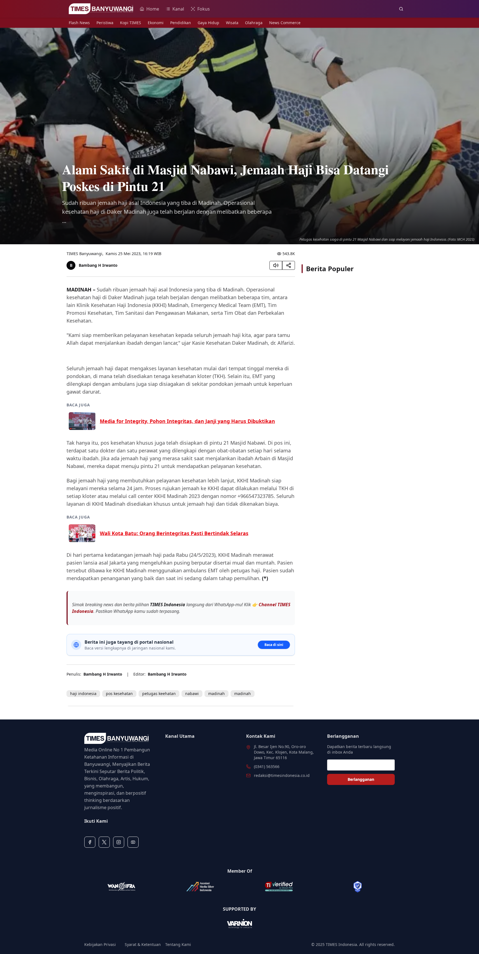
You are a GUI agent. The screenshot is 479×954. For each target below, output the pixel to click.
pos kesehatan (119, 693)
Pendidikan (180, 22)
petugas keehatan (159, 693)
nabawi (192, 693)
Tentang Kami (178, 944)
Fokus (203, 9)
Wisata (232, 22)
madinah (216, 693)
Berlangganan (361, 779)
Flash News (79, 22)
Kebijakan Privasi (100, 944)
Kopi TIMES (130, 22)
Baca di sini (273, 644)
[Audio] (275, 265)
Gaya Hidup (208, 22)
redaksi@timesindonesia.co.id (282, 775)
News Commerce (284, 22)
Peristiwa (104, 22)
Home (152, 9)
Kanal (178, 9)
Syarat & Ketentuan (143, 944)
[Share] (288, 265)
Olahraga (254, 22)
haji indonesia (83, 693)
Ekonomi (156, 22)
